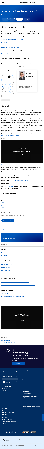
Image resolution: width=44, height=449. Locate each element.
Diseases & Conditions (7, 6)
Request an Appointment (8, 14)
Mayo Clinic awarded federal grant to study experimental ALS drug (15, 281)
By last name (3, 73)
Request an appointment (8, 220)
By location (3, 67)
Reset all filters (5, 100)
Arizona (2, 202)
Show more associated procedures (8, 273)
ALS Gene (3, 252)
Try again (22, 154)
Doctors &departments (19, 19)
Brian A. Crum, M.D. (30, 72)
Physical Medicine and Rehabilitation (10, 47)
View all (2, 207)
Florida (2, 203)
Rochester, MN (6, 70)
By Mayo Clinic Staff (5, 212)
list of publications (9, 186)
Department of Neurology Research (10, 135)
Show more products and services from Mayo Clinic (12, 296)
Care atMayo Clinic (27, 19)
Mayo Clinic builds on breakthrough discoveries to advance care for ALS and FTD (18, 284)
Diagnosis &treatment (12, 19)
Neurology (4, 42)
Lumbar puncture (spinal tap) (7, 270)
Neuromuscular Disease (7, 45)
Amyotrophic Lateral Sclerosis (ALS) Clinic (12, 39)
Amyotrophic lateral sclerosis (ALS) (19, 11)
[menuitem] (5, 19)
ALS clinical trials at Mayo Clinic (20, 180)
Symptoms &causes (5, 19)
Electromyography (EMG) (6, 264)
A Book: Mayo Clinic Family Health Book (9, 293)
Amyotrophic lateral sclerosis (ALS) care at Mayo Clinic (12, 215)
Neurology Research (6, 53)
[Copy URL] (30, 151)
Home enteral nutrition (6, 267)
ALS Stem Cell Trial (5, 255)
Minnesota (3, 205)
